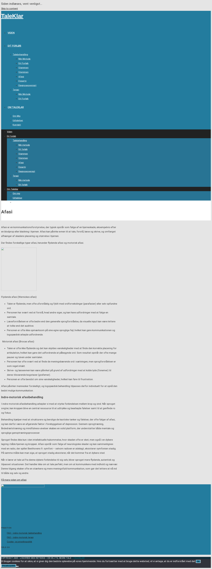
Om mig (16, 193)
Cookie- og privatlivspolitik (19, 541)
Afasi (21, 162)
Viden (9, 131)
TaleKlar (12, 16)
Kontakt (16, 202)
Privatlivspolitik (8, 566)
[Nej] (17, 566)
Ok (198, 561)
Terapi (16, 176)
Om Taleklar (12, 189)
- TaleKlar (78, 558)
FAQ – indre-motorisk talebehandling (24, 533)
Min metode (24, 145)
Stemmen (23, 158)
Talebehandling (20, 140)
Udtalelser (17, 198)
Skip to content (9, 8)
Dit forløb (11, 136)
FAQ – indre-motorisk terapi (20, 537)
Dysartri (22, 167)
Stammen (23, 153)
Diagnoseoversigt (26, 171)
